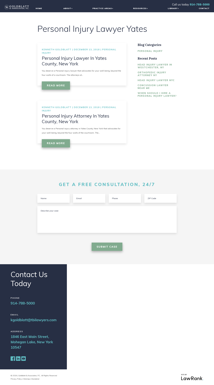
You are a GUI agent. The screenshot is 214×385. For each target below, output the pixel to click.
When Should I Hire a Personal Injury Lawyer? (157, 94)
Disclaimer (35, 379)
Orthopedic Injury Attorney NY (152, 74)
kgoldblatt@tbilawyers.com (34, 320)
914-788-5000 (200, 4)
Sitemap (26, 379)
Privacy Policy (16, 379)
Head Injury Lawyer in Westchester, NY (155, 66)
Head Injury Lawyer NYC (156, 80)
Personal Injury (150, 51)
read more (56, 85)
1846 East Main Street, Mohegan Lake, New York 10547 (32, 342)
